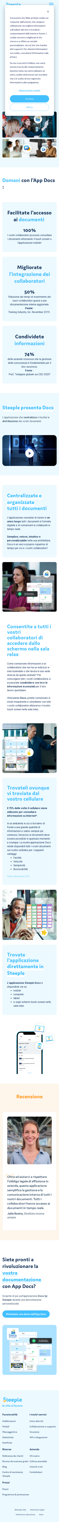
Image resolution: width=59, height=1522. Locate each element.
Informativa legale (37, 1510)
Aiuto (41, 1514)
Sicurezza (34, 1431)
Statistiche (8, 1437)
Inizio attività (36, 1421)
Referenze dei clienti (12, 1455)
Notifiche (7, 1442)
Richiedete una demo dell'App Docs (26, 1314)
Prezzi (5, 1489)
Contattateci (36, 1472)
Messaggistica (9, 1431)
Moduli (5, 1426)
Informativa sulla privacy (25, 1514)
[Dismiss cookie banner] (48, 12)
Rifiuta (29, 107)
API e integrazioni (38, 1437)
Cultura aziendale (38, 1461)
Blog (4, 1466)
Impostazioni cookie (29, 90)
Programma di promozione (15, 1494)
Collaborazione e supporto (43, 1426)
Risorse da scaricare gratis (15, 1461)
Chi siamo (34, 1455)
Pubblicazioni (9, 1421)
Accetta (29, 98)
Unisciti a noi (36, 1466)
